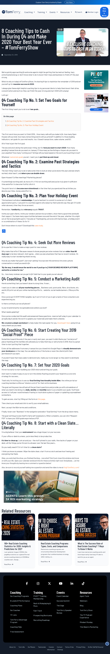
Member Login (92, 12)
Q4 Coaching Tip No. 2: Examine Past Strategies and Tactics (30, 121)
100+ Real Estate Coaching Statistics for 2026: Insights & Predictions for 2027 (18, 541)
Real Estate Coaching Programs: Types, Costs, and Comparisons (55, 539)
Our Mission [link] (31, 647)
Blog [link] (81, 605)
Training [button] (41, 12)
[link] (11, 12)
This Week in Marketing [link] (89, 627)
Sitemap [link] (60, 649)
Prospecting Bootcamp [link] (42, 615)
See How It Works (104, 12)
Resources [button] (65, 12)
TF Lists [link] (13, 615)
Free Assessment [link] (17, 631)
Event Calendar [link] (63, 596)
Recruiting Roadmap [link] (41, 620)
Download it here (63, 323)
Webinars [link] (83, 601)
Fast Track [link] (37, 610)
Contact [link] (59, 647)
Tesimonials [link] (42, 647)
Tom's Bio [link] (22, 647)
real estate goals (16, 157)
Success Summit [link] (63, 601)
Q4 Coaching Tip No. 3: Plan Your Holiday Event (25, 125)
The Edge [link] (60, 605)
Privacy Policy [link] (80, 647)
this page (41, 399)
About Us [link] (12, 647)
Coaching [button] (28, 12)
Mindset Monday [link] (86, 622)
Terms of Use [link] (69, 647)
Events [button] (53, 12)
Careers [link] (51, 647)
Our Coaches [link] (15, 610)
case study (38, 225)
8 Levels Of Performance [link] (20, 601)
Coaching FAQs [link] (16, 627)
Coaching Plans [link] (16, 605)
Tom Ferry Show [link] (86, 610)
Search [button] (79, 12)
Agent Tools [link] (84, 596)
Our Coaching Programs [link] (19, 596)
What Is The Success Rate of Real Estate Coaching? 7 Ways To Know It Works (91, 540)
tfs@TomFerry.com (71, 467)
